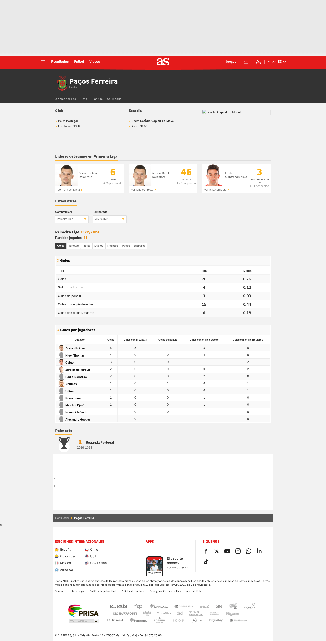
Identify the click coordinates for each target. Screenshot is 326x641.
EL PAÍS (118, 606)
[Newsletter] (246, 61)
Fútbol (79, 62)
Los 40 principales (138, 606)
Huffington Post (125, 613)
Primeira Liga (65, 219)
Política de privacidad (103, 591)
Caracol (249, 606)
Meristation (216, 620)
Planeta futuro (211, 613)
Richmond (247, 613)
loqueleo (197, 620)
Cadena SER (204, 606)
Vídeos (94, 62)
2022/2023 (101, 219)
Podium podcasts (139, 620)
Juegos (231, 62)
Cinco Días (162, 613)
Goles (61, 245)
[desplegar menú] (43, 62)
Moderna (115, 620)
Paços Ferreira (93, 81)
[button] (83, 621)
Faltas (86, 245)
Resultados (60, 62)
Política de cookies (132, 591)
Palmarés (63, 431)
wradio (148, 613)
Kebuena (230, 613)
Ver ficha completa (69, 189)
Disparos (139, 245)
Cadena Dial (179, 613)
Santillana (158, 606)
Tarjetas (74, 245)
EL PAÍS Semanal (195, 613)
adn (233, 606)
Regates (112, 245)
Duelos (98, 245)
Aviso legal (78, 591)
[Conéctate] (258, 61)
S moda (178, 620)
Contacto (60, 591)
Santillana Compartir (183, 606)
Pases (126, 245)
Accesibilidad (194, 591)
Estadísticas (66, 201)
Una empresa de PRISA (83, 610)
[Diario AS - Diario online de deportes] (163, 61)
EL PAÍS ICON (159, 620)
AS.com (219, 606)
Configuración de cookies (165, 591)
